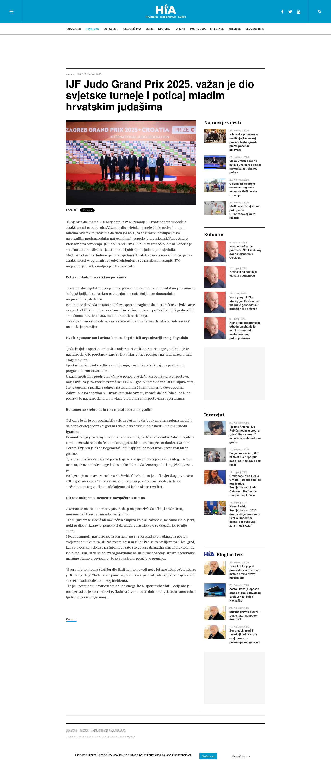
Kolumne (235, 28)
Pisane (71, 619)
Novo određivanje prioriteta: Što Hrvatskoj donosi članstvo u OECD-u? (245, 252)
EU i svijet (110, 28)
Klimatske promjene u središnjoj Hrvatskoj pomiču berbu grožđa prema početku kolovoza (243, 142)
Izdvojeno (74, 28)
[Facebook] (282, 11)
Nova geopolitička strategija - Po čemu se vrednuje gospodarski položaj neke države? (244, 303)
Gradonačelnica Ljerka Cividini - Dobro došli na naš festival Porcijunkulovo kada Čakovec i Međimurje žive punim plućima (245, 485)
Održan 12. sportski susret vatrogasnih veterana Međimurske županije (243, 189)
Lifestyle (217, 28)
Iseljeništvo (132, 28)
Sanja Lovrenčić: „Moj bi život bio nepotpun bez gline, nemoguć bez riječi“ (245, 458)
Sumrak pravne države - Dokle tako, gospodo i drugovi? (244, 615)
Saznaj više (239, 756)
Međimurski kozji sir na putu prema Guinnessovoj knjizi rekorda (244, 212)
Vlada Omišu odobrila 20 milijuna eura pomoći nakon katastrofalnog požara (245, 166)
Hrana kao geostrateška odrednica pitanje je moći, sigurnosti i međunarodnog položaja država (245, 330)
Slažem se (208, 756)
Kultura (164, 28)
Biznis (149, 28)
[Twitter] (290, 11)
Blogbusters (254, 28)
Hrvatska (92, 28)
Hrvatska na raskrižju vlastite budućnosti (243, 273)
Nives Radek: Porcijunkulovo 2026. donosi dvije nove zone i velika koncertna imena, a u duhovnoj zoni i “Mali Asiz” (244, 515)
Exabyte (130, 736)
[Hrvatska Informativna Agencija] (165, 11)
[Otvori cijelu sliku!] (131, 162)
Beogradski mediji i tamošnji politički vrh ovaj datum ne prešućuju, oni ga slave (244, 636)
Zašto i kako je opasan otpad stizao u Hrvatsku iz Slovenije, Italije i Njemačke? (245, 594)
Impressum (71, 729)
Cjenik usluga (118, 729)
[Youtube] (298, 11)
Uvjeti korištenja (99, 729)
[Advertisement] (165, 50)
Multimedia (198, 28)
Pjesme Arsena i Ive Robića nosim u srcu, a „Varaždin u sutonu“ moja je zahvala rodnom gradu (245, 434)
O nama (84, 729)
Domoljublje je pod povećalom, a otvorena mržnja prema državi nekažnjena (244, 571)
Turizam (179, 28)
